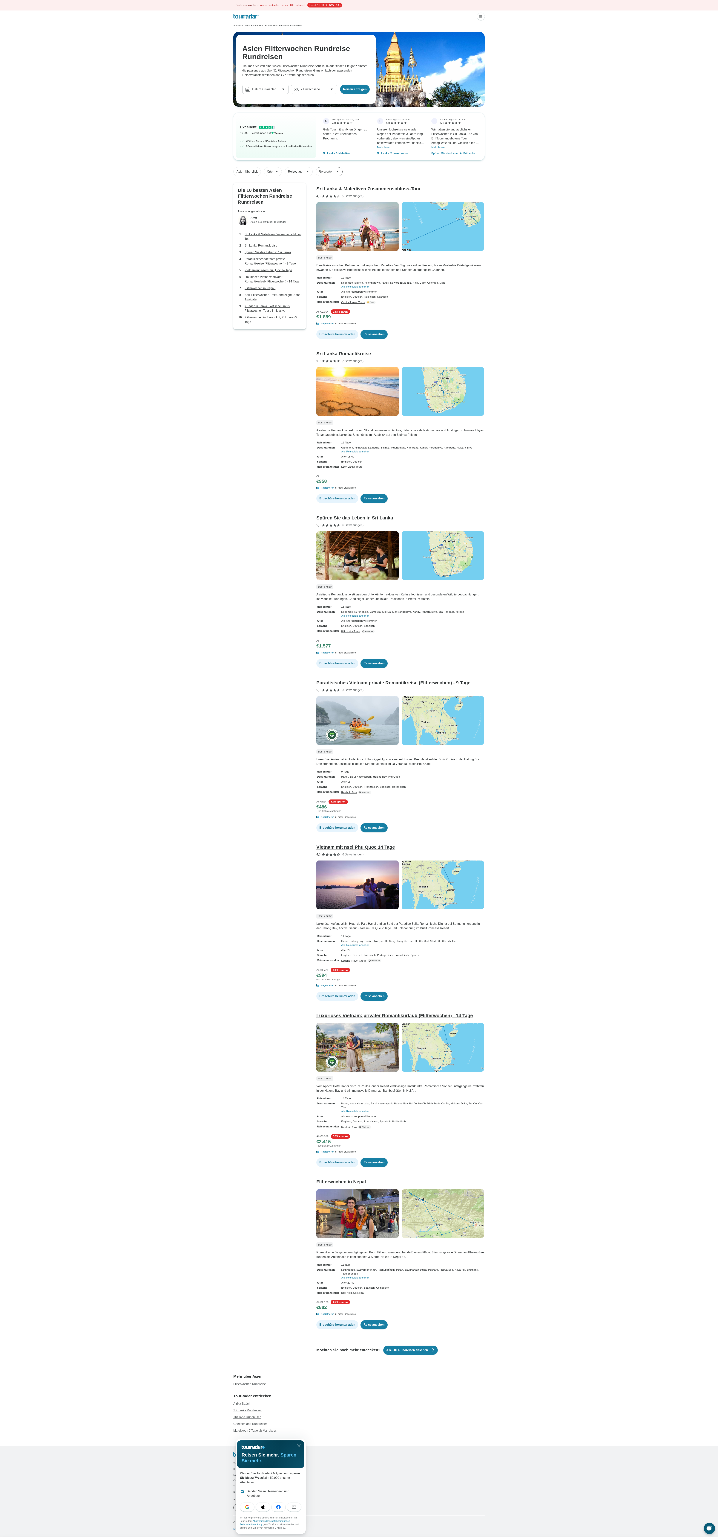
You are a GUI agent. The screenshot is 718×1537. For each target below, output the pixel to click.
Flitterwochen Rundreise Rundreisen (283, 25)
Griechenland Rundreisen (250, 1423)
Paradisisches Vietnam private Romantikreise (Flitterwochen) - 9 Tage (270, 261)
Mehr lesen (383, 147)
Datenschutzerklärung (251, 1524)
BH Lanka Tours (350, 631)
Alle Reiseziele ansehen (355, 286)
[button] (400, 323)
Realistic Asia (349, 792)
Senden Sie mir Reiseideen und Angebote (268, 1493)
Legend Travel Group (353, 960)
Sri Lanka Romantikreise (392, 153)
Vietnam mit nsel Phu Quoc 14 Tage (268, 270)
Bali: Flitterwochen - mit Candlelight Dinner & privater (273, 297)
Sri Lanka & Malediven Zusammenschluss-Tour (338, 153)
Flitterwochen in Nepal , (260, 288)
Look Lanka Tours (351, 466)
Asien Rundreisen (254, 25)
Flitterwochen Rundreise (249, 1384)
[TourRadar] (246, 16)
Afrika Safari (241, 1403)
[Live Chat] (709, 1528)
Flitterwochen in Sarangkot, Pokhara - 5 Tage (271, 319)
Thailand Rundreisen (247, 1417)
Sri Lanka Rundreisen (247, 1410)
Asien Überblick (247, 171)
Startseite (238, 25)
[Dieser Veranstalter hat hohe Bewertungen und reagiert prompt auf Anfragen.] (371, 302)
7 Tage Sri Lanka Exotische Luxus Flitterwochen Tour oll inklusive (267, 308)
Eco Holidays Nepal (352, 1292)
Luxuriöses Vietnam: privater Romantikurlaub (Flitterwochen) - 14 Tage (272, 279)
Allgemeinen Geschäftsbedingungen (272, 1521)
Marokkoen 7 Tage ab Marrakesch (255, 1430)
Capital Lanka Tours (353, 302)
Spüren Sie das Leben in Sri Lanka (453, 153)
